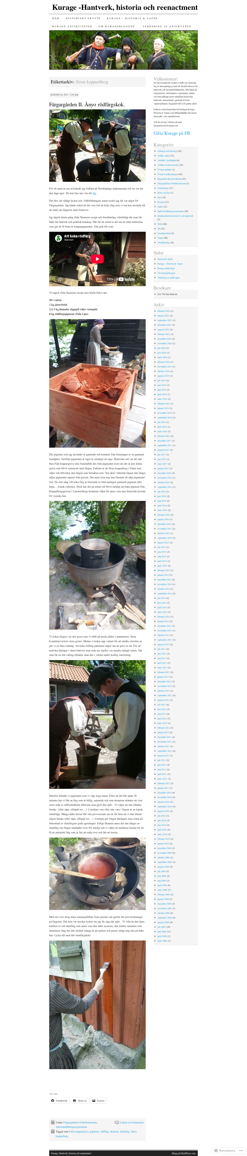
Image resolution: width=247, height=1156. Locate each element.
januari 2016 (163, 519)
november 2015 (164, 528)
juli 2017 (161, 454)
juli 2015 (161, 547)
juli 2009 (161, 871)
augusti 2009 (163, 866)
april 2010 (162, 829)
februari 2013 (163, 672)
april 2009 (162, 885)
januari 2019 (163, 408)
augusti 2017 (163, 449)
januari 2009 (163, 899)
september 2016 (164, 486)
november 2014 (164, 584)
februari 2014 (163, 616)
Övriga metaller (164, 169)
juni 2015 (161, 551)
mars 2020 (162, 357)
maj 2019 (161, 389)
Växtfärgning (163, 242)
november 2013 (164, 630)
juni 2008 (161, 931)
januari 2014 (163, 621)
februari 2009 (163, 894)
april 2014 (162, 607)
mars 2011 (162, 778)
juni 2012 (161, 709)
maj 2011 (161, 769)
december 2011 (164, 736)
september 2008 (164, 917)
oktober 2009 (163, 857)
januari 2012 (163, 732)
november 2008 (164, 908)
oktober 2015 (163, 533)
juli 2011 (161, 760)
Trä (158, 228)
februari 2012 (163, 727)
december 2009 (164, 848)
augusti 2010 (163, 811)
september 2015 (164, 537)
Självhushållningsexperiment (71, 1127)
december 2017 (164, 440)
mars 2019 (162, 398)
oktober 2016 (163, 482)
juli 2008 (161, 926)
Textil (159, 223)
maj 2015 (161, 556)
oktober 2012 (163, 690)
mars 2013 (162, 667)
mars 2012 (162, 723)
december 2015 (164, 523)
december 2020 (164, 338)
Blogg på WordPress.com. (184, 1153)
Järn (159, 197)
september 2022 (164, 320)
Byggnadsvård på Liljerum (169, 178)
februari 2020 (163, 361)
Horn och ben (163, 192)
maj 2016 (161, 500)
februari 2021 (163, 334)
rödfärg (104, 1131)
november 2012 (164, 686)
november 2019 (164, 366)
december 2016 (164, 472)
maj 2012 (161, 713)
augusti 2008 (163, 922)
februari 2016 (163, 514)
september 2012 (164, 695)
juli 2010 (161, 815)
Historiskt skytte (83, 18)
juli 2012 (161, 704)
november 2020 (164, 343)
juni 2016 (161, 496)
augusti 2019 (163, 375)
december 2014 (164, 579)
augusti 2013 (163, 644)
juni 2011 (161, 764)
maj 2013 (161, 658)
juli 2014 (161, 598)
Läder (160, 206)
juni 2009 (161, 875)
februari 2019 (163, 403)
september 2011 (164, 750)
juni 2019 (161, 384)
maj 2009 (161, 880)
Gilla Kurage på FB (172, 133)
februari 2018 (163, 435)
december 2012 (164, 681)
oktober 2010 (163, 801)
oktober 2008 (163, 912)
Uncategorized (164, 233)
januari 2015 (163, 574)
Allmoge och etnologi (167, 150)
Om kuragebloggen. (117, 26)
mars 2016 (162, 510)
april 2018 (162, 426)
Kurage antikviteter (72, 26)
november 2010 (164, 797)
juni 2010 (161, 820)
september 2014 (164, 593)
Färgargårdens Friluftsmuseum (80, 1122)
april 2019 (162, 394)
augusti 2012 (163, 699)
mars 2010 (162, 834)
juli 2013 (161, 648)
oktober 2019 (163, 371)
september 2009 (164, 861)
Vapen (160, 237)
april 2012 (162, 718)
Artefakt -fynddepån (166, 160)
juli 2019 (161, 380)
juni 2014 (161, 602)
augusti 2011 (163, 755)
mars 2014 (162, 611)
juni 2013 (161, 653)
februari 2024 (163, 310)
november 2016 (164, 477)
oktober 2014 (163, 588)
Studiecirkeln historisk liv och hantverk (175, 215)
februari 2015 (163, 570)
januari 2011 (163, 787)
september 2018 (164, 417)
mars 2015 (162, 565)
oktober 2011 (163, 746)
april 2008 (162, 936)
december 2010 (164, 792)
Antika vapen (163, 155)
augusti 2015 (163, 542)
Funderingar (163, 187)
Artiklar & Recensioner (168, 164)
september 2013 (164, 639)
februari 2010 (163, 838)
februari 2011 (163, 783)
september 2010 (164, 806)
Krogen (160, 201)
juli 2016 (161, 491)
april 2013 (162, 662)
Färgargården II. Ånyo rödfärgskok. (87, 104)
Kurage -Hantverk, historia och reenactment (125, 7)
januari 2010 (163, 843)
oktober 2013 (163, 635)
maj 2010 (161, 824)
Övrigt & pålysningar (167, 174)
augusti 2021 (163, 329)
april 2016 (162, 505)
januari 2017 (163, 468)
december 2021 (164, 324)
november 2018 (164, 412)
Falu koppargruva (78, 1131)
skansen (114, 1131)
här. (95, 193)
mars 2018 (162, 431)
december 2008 (164, 903)
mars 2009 (162, 889)
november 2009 (164, 852)
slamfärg (124, 1131)
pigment (94, 1131)
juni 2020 (161, 352)
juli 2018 (161, 422)
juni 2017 (161, 459)
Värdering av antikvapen (167, 26)
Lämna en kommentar (132, 1122)
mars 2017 (162, 463)
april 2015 (162, 560)
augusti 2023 (163, 315)
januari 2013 (163, 676)
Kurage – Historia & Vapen (132, 18)
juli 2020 (161, 347)
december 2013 (164, 625)
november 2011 (164, 741)
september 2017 (164, 445)
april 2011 (162, 773)
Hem (56, 18)
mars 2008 (162, 940)
